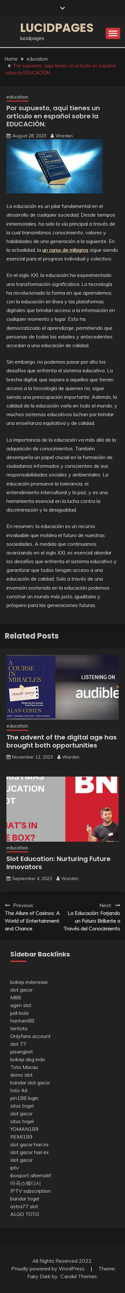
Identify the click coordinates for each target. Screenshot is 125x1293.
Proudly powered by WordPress (48, 1268)
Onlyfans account (30, 1036)
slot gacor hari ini (29, 1144)
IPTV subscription (30, 1191)
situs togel (22, 1105)
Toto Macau (24, 1067)
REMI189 (21, 1136)
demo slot (21, 1075)
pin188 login (24, 1098)
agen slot (20, 1005)
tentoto (19, 1028)
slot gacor (21, 989)
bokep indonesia (28, 982)
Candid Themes (79, 1276)
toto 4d (18, 1090)
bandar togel (24, 1198)
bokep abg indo (27, 1059)
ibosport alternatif (30, 1175)
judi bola (19, 1013)
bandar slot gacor (30, 1082)
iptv (14, 1167)
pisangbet (21, 1051)
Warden (64, 136)
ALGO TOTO (24, 1214)
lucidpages (57, 27)
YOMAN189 (24, 1129)
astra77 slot (24, 1206)
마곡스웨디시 (25, 1183)
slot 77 (18, 1044)
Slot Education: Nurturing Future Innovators (58, 862)
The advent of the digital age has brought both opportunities (61, 741)
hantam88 (22, 1020)
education (17, 97)
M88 (15, 997)
